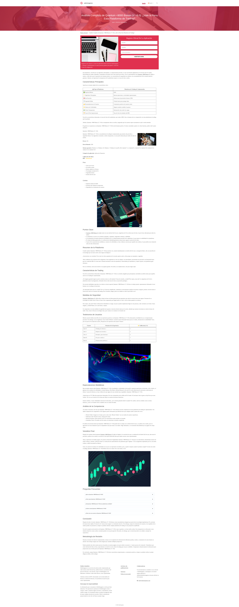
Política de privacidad (126, 574)
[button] (157, 3)
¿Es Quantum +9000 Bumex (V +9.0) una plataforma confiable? (98, 503)
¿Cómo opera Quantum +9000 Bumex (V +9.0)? (95, 499)
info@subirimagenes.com (144, 580)
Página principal (84, 32)
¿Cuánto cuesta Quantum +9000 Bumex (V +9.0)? (95, 508)
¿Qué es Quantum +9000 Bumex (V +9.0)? (94, 494)
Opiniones (123, 571)
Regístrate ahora (139, 56)
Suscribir (144, 3)
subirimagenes (88, 3)
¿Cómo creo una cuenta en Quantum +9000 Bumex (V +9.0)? (98, 513)
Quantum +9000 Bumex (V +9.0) (145, 74)
